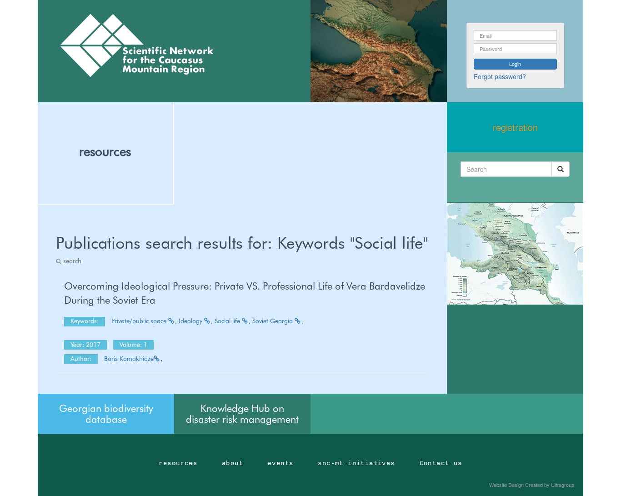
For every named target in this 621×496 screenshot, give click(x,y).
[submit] (560, 169)
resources (105, 151)
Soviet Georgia (273, 321)
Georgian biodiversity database (106, 413)
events (280, 463)
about (232, 463)
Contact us (441, 463)
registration (515, 127)
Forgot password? (500, 76)
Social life (228, 321)
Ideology (191, 321)
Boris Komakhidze (129, 358)
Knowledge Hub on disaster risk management (242, 413)
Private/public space (139, 321)
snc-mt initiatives (356, 463)
